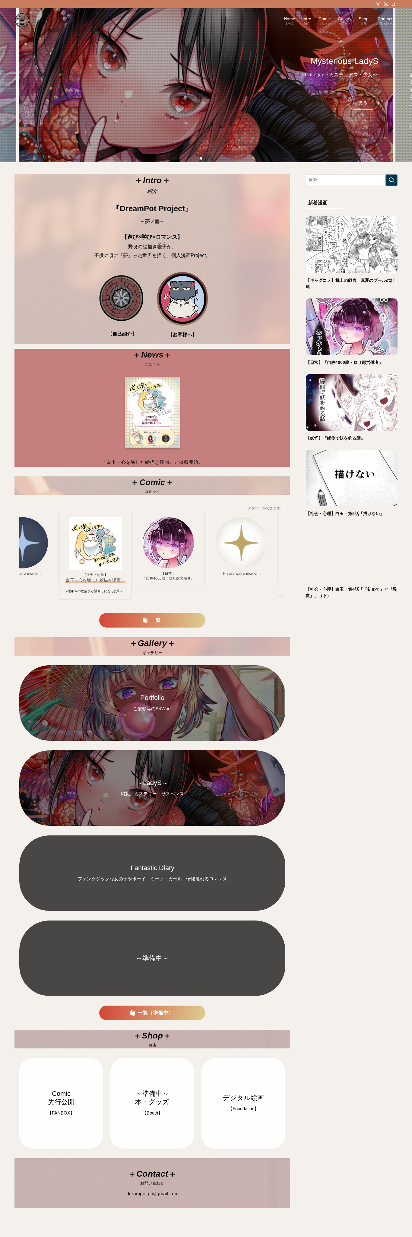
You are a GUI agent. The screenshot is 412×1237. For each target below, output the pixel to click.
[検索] (394, 4)
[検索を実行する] (391, 180)
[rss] (386, 4)
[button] (201, 158)
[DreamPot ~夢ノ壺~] (22, 20)
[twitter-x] (378, 4)
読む (48, 125)
